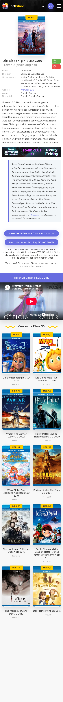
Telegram (35, 214)
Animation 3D (27, 90)
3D (17, 6)
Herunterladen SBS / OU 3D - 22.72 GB (31, 233)
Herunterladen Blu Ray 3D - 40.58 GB (31, 242)
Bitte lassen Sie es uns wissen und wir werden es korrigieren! (38, 264)
